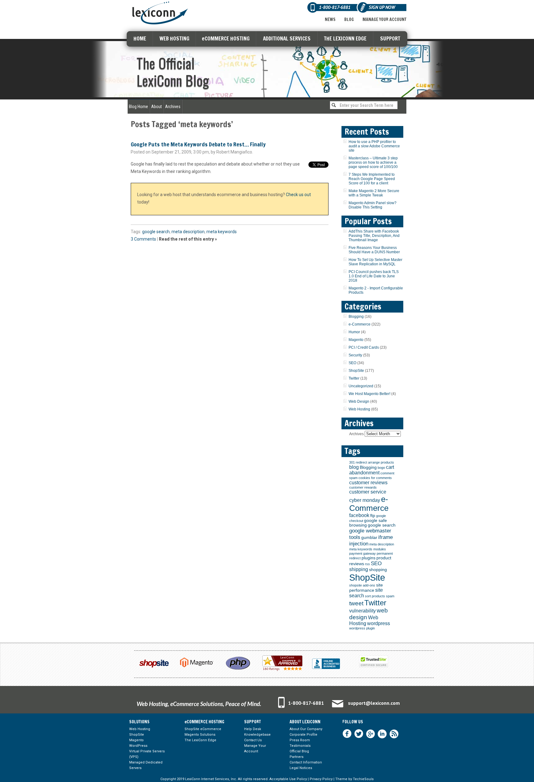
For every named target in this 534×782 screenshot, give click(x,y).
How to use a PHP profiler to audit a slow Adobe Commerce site (374, 146)
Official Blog (299, 751)
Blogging (356, 316)
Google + (370, 733)
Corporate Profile (303, 735)
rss (367, 564)
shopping (378, 569)
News (330, 19)
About (156, 106)
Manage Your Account (384, 19)
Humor (354, 332)
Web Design (359, 401)
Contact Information (306, 762)
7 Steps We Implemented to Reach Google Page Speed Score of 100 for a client (372, 178)
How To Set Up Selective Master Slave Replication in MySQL (375, 262)
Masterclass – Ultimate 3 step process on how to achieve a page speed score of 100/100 (373, 162)
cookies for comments (375, 478)
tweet (356, 603)
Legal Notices (301, 768)
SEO (352, 363)
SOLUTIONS (139, 722)
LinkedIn (382, 733)
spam (390, 596)
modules (379, 549)
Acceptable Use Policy (288, 779)
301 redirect (358, 462)
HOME (140, 38)
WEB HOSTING (174, 38)
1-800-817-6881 (306, 703)
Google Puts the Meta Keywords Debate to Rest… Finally (198, 144)
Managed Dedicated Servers (146, 765)
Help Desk (252, 729)
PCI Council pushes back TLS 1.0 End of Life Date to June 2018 (374, 276)
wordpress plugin (362, 628)
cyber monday (364, 500)
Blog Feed (394, 733)
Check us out (298, 194)
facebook (359, 515)
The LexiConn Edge (200, 740)
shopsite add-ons (362, 585)
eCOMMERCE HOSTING (226, 38)
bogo (381, 467)
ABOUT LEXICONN (305, 722)
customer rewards (363, 487)
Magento (356, 340)
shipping (358, 569)
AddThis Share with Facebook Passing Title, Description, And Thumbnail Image (374, 235)
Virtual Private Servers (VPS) (147, 754)
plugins (368, 558)
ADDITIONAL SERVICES (287, 38)
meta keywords (221, 231)
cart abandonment (371, 470)
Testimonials (300, 746)
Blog (349, 19)
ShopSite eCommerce (202, 729)
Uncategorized (361, 386)
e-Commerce (360, 324)
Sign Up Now (382, 7)
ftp (372, 515)
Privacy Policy (321, 779)
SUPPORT (390, 38)
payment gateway (362, 553)
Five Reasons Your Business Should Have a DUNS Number (374, 250)
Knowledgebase (257, 735)
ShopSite (356, 370)
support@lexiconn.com (374, 703)
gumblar (369, 537)
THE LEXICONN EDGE (345, 38)
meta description (188, 231)
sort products (375, 596)
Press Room (300, 740)
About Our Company (306, 729)
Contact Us (253, 740)
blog (354, 467)
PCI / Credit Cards (364, 347)
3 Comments (143, 239)
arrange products (381, 462)
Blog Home (138, 106)
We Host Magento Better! (369, 394)
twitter (358, 733)
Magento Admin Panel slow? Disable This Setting (372, 205)
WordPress (138, 746)
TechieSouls (363, 779)
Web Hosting (359, 409)
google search (156, 231)
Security (355, 355)
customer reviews (368, 482)
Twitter (354, 378)
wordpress (378, 623)
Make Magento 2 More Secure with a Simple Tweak (374, 193)
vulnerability (362, 610)
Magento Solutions (199, 735)
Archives (172, 106)
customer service (367, 491)
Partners (296, 757)
